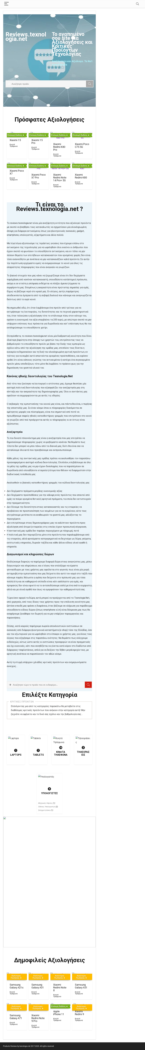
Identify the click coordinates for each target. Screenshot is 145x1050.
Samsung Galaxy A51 (81, 986)
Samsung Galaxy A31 (37, 986)
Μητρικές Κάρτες (45, 803)
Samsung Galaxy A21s (17, 986)
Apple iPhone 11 (58, 1013)
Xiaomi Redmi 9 (79, 1013)
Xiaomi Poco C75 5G (82, 145)
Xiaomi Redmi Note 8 (59, 987)
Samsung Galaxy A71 (16, 1017)
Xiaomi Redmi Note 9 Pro (38, 1018)
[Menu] (6, 4)
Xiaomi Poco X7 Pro (38, 176)
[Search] (137, 4)
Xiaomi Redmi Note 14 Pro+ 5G (59, 177)
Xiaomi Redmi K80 (81, 176)
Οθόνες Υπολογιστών (46, 807)
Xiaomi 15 (15, 140)
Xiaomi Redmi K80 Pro (59, 147)
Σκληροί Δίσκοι (44, 810)
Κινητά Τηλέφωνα (14, 145)
